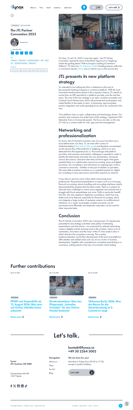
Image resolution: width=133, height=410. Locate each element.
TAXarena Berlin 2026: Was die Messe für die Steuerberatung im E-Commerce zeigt (104, 306)
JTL (12, 63)
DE (99, 7)
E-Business (14, 60)
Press (41, 8)
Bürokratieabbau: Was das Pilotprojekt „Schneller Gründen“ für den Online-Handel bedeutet (65, 306)
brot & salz (42, 406)
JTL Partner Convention (21, 63)
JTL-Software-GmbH (89, 66)
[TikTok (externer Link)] (26, 385)
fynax (46, 60)
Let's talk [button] (75, 372)
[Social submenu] (56, 369)
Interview (25, 70)
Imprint (90, 405)
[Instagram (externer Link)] (18, 385)
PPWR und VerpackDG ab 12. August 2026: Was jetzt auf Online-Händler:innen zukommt (26, 306)
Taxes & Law (42, 70)
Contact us (57, 8)
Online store (32, 63)
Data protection (83, 405)
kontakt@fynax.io (81, 347)
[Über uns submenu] (58, 361)
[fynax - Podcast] (84, 7)
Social (48, 8)
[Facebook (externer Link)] (11, 385)
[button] (12, 15)
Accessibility (75, 405)
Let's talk (113, 7)
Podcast (33, 70)
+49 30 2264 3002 (82, 351)
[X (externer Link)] (14, 385)
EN (94, 7)
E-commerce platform (33, 60)
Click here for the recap (85, 146)
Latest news (68, 8)
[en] (17, 7)
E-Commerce (22, 60)
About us (33, 8)
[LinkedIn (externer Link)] (22, 385)
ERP (42, 60)
